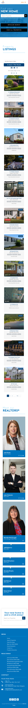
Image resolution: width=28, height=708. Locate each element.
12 (11, 73)
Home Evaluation (11, 646)
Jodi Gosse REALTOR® (12, 657)
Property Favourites (12, 650)
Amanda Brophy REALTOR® (14, 665)
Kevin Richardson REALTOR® (14, 669)
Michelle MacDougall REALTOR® (15, 661)
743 (17, 395)
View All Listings (11, 642)
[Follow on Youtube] (15, 699)
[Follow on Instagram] (10, 699)
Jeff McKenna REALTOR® (13, 663)
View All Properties (14, 30)
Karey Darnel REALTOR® (13, 671)
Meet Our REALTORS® (12, 644)
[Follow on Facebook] (13, 699)
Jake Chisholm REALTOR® (13, 659)
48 (16, 73)
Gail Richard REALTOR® (12, 667)
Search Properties (11, 640)
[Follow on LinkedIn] (18, 699)
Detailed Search (14, 25)
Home (8, 638)
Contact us (9, 648)
